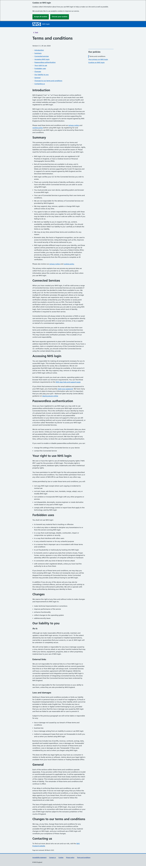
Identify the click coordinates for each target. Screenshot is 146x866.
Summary (38, 53)
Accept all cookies (40, 17)
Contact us (52, 857)
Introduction (39, 50)
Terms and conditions (83, 857)
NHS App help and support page (68, 382)
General (37, 78)
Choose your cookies (59, 17)
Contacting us (39, 84)
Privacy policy (70, 857)
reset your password (65, 389)
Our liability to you (41, 75)
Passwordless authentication (45, 62)
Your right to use (40, 65)
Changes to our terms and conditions (48, 81)
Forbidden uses (40, 68)
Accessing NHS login (42, 59)
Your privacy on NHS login (98, 59)
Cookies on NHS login (96, 62)
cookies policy (37, 128)
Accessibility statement (39, 857)
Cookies (60, 857)
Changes (37, 72)
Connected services (41, 56)
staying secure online (50, 396)
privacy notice (74, 125)
